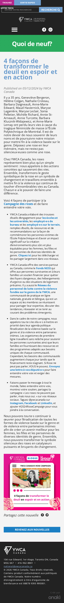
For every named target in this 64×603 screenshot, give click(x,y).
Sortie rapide (27, 2)
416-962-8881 (25, 562)
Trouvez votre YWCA (7, 3)
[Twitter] (47, 514)
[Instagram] (50, 30)
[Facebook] (44, 30)
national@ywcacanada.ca (18, 566)
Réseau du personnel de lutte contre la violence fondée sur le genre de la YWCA (33, 288)
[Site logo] (32, 20)
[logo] (14, 550)
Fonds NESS (43, 268)
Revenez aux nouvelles (32, 529)
